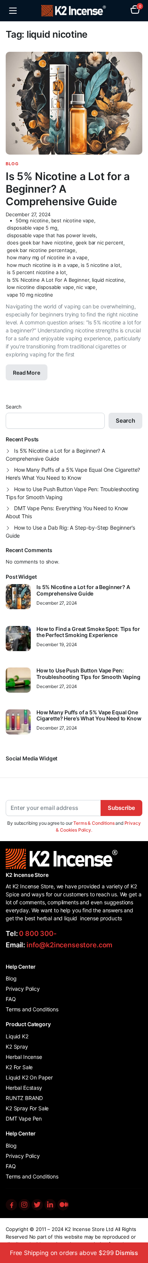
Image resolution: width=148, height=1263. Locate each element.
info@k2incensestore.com (69, 945)
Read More (26, 372)
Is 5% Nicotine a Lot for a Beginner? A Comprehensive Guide (55, 454)
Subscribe (121, 807)
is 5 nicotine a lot (100, 265)
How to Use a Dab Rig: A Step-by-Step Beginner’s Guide (70, 531)
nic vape (86, 287)
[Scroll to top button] (135, 1228)
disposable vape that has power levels (51, 235)
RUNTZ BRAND (24, 1098)
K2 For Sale (19, 1067)
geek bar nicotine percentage (41, 250)
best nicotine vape (72, 220)
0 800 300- (37, 933)
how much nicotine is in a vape (42, 265)
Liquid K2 (17, 1036)
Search (14, 407)
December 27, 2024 (28, 214)
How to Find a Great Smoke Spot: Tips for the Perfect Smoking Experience (88, 632)
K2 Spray (17, 1046)
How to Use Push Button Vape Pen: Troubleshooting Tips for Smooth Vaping (72, 493)
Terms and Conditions (32, 1009)
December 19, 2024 (56, 644)
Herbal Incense (24, 1057)
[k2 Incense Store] (74, 11)
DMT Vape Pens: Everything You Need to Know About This (67, 512)
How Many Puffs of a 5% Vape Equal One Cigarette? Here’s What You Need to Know (73, 473)
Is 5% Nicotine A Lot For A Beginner (48, 280)
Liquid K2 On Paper (29, 1077)
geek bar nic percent (100, 243)
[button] (135, 10)
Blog (12, 163)
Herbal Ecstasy (24, 1087)
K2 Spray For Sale (27, 1108)
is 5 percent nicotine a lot (36, 272)
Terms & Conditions (93, 823)
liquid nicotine (108, 280)
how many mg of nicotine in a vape (47, 257)
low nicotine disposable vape (40, 287)
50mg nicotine (32, 220)
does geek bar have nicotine (40, 243)
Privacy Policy (23, 988)
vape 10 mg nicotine (30, 295)
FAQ (11, 999)
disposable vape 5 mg (32, 228)
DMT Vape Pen (24, 1118)
